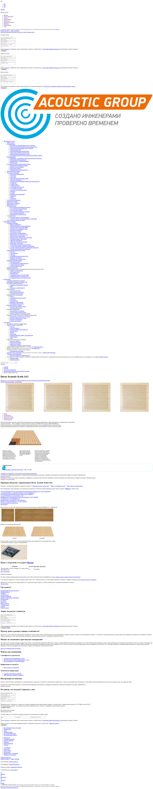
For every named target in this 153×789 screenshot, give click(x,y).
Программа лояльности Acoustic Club (17, 282)
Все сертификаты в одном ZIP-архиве (14, 661)
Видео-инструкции (15, 290)
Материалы (7, 737)
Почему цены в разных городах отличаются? (68, 577)
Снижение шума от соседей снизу (19, 276)
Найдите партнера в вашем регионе (20, 355)
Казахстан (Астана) (15, 344)
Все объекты (4, 504)
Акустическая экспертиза (17, 213)
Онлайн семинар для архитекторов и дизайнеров (23, 218)
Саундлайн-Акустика (16, 188)
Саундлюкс (13, 177)
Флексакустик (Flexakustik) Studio (19, 178)
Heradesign (13, 195)
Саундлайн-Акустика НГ (17, 187)
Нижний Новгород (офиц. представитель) (21, 335)
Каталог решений (8, 740)
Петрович (52, 352)
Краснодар (7, 21)
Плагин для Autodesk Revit (17, 288)
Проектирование (8, 743)
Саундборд (13, 175)
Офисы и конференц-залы (58, 486)
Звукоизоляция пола (15, 149)
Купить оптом (4, 584)
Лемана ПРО (46, 352)
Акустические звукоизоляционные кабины (18, 164)
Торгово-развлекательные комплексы (20, 249)
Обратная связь (14, 358)
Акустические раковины (13, 200)
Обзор (5, 413)
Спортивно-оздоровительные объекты (20, 244)
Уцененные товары (12, 201)
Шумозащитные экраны (13, 171)
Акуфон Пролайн (15, 185)
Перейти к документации (8, 479)
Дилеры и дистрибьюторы (14, 354)
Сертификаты (18, 382)
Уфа (5, 26)
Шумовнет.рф (35, 348)
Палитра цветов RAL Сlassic (18, 306)
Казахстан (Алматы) (15, 342)
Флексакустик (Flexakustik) (17, 194)
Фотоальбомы (14, 301)
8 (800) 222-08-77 (5, 30)
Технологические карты (16, 293)
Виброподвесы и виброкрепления (19, 161)
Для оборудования (15, 262)
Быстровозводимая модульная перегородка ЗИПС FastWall (26, 155)
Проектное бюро (11, 206)
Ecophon (12, 193)
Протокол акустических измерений (16, 660)
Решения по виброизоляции (14, 260)
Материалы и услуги (9, 141)
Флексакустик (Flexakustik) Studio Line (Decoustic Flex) (25, 181)
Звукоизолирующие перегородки (19, 256)
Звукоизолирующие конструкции (16, 250)
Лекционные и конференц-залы (18, 229)
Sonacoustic (13, 198)
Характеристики (8, 416)
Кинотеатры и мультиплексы (18, 233)
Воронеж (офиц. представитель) (19, 329)
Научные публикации (16, 319)
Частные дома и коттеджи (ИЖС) (19, 227)
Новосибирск (7, 25)
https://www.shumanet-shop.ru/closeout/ (11, 648)
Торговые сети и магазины (14, 352)
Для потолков (14, 253)
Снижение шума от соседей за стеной (20, 277)
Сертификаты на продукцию (18, 298)
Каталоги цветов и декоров (14, 305)
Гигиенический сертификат (14, 658)
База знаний (7, 279)
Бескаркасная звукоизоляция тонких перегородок (23, 147)
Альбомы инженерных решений (16, 280)
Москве (30, 563)
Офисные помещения (16, 240)
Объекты (67, 488)
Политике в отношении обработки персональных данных (59, 86)
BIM (11, 286)
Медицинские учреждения (17, 236)
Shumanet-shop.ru (38, 347)
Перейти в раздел (5, 476)
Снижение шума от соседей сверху (19, 275)
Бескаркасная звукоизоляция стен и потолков (22, 145)
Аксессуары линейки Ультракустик (19, 152)
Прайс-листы (10, 142)
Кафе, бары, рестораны (16, 243)
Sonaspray (12, 191)
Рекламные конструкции (17, 303)
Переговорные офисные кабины (19, 165)
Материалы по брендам (13, 203)
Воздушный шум (14, 272)
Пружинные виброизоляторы (18, 160)
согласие (6, 49)
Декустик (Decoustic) (16, 180)
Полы (5, 730)
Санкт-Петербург (8, 16)
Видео (12, 296)
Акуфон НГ (13, 183)
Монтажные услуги (12, 204)
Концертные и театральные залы (19, 234)
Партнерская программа (16, 351)
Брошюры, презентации (16, 302)
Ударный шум (14, 273)
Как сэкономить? (5, 571)
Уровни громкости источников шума (20, 313)
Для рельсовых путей (16, 266)
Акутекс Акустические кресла (18, 190)
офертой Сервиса (54, 723)
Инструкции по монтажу (17, 292)
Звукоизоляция (11, 144)
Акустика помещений (13, 172)
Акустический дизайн (16, 210)
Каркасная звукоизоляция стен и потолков (21, 148)
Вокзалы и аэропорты (16, 230)
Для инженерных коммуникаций (19, 263)
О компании (7, 747)
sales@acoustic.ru (13, 761)
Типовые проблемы (12, 223)
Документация (8, 419)
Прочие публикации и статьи (18, 318)
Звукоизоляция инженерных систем (20, 154)
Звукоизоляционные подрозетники (19, 151)
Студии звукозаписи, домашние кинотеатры (22, 246)
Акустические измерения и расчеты (20, 211)
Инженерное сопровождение (18, 214)
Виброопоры (13, 162)
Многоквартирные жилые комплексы (20, 226)
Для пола (12, 254)
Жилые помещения (15, 224)
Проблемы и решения (10, 221)
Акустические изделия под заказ (16, 220)
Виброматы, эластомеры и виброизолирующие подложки (26, 158)
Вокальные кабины (15, 168)
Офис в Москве (15, 30)
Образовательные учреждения (18, 239)
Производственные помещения (18, 242)
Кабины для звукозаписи (17, 167)
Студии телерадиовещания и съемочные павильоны (24, 247)
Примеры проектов (12, 267)
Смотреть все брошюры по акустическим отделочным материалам (19, 473)
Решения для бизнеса (16, 257)
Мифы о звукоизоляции (16, 270)
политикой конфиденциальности (51, 49)
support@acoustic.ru (14, 764)
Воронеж (6, 23)
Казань (6, 18)
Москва (6, 15)
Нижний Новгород (9, 22)
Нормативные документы (17, 311)
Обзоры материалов (15, 321)
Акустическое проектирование (18, 208)
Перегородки (7, 729)
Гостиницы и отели (15, 231)
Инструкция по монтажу (7, 382)
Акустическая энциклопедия (18, 312)
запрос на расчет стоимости (88, 579)
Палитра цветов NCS (16, 308)
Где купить (7, 749)
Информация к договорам (11, 753)
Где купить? (56, 29)
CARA (12, 197)
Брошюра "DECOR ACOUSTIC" (15, 469)
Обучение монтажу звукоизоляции (19, 217)
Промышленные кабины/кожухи (19, 170)
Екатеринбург (7, 19)
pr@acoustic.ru (14, 770)
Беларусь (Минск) (15, 341)
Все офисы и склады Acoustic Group (17, 324)
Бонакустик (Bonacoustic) (17, 174)
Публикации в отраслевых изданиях (20, 316)
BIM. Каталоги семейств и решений (13, 675)
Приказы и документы (10, 755)
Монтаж (6, 745)
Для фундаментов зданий (17, 265)
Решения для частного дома (17, 259)
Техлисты (12, 299)
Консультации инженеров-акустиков (20, 207)
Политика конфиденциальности (9, 787)
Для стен (12, 252)
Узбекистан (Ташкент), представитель (20, 345)
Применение (7, 415)
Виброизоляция (11, 157)
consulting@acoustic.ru (16, 767)
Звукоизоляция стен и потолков (12, 727)
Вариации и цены (5, 380)
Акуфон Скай (14, 184)
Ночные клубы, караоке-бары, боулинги (21, 237)
